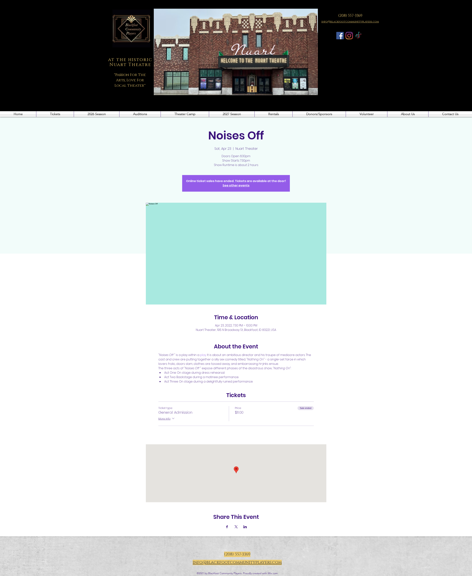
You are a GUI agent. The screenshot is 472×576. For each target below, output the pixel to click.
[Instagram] (349, 35)
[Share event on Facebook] (227, 526)
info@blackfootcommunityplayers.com (237, 562)
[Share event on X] (236, 526)
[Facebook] (340, 35)
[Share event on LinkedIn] (245, 526)
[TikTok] (358, 35)
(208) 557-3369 (350, 15)
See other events (236, 185)
